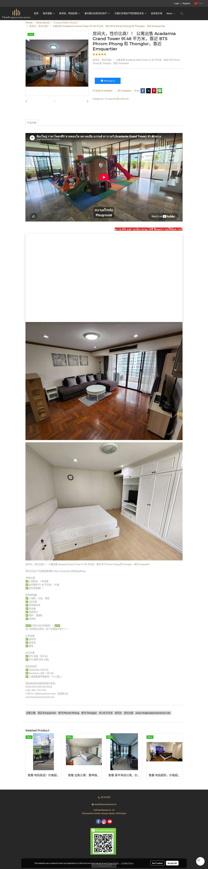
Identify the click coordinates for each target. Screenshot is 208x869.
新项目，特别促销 (68, 13)
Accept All (172, 863)
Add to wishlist (103, 90)
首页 (36, 13)
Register (186, 3)
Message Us (109, 81)
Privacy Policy (113, 863)
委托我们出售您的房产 (96, 13)
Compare (125, 90)
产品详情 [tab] (31, 122)
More (170, 13)
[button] (182, 13)
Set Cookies (157, 863)
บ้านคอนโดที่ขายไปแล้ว (117, 98)
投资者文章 (156, 13)
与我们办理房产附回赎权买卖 (129, 13)
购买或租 (48, 13)
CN (199, 3)
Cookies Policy (127, 863)
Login (176, 3)
